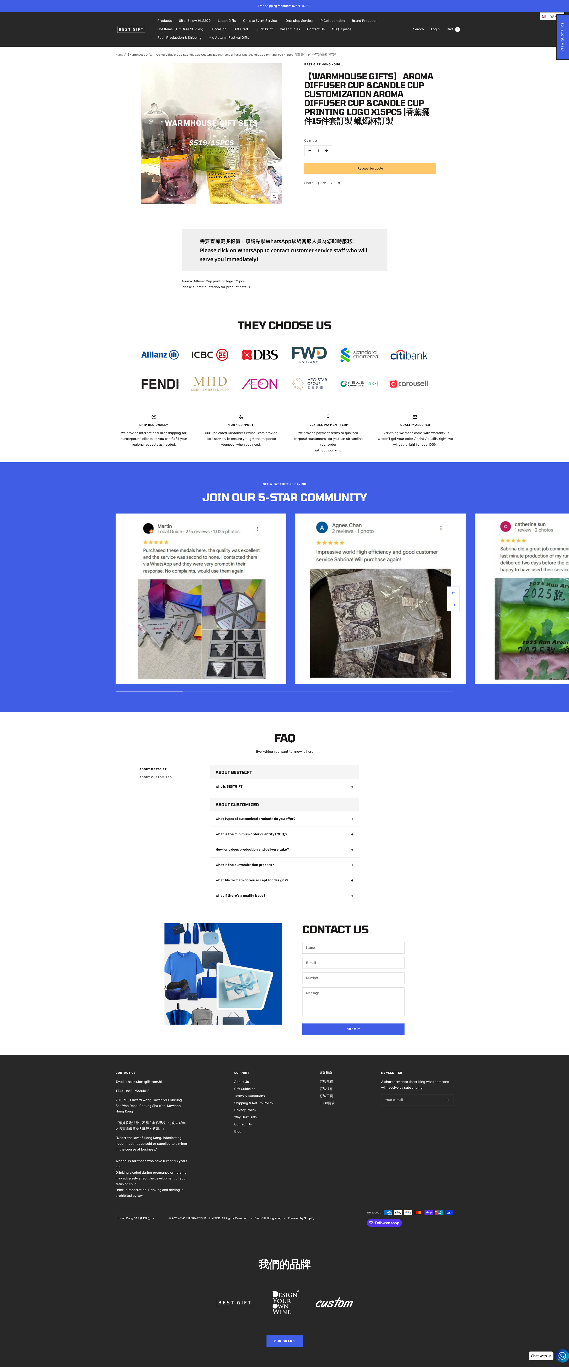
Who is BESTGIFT (229, 787)
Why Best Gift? (245, 1117)
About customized (155, 777)
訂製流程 (326, 1082)
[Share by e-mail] (338, 183)
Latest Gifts (227, 21)
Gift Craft (241, 29)
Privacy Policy (245, 1110)
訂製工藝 (326, 1096)
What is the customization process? (245, 865)
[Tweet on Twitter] (331, 183)
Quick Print (264, 29)
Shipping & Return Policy (253, 1103)
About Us (241, 1082)
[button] (552, 16)
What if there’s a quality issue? (240, 896)
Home (119, 54)
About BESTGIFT (153, 769)
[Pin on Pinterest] (324, 183)
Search (418, 29)
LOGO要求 (327, 1103)
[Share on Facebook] (318, 183)
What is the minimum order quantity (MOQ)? (251, 834)
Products (164, 21)
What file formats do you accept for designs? (252, 880)
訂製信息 (326, 1089)
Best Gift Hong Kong (322, 64)
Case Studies (290, 29)
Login (435, 29)
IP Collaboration (332, 21)
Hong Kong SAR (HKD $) (134, 1218)
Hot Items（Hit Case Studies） (181, 29)
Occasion (219, 29)
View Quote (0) (562, 37)
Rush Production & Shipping (179, 38)
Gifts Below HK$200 (195, 21)
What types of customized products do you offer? (256, 819)
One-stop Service (299, 21)
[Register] (447, 1100)
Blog (237, 1131)
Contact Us (316, 29)
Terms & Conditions (249, 1096)
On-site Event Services (260, 21)
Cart (452, 29)
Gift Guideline (244, 1089)
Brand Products (364, 21)
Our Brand (284, 1341)
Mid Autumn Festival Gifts (229, 38)
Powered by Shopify (301, 1218)
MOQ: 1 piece (341, 29)
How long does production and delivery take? (252, 849)
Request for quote (370, 168)
